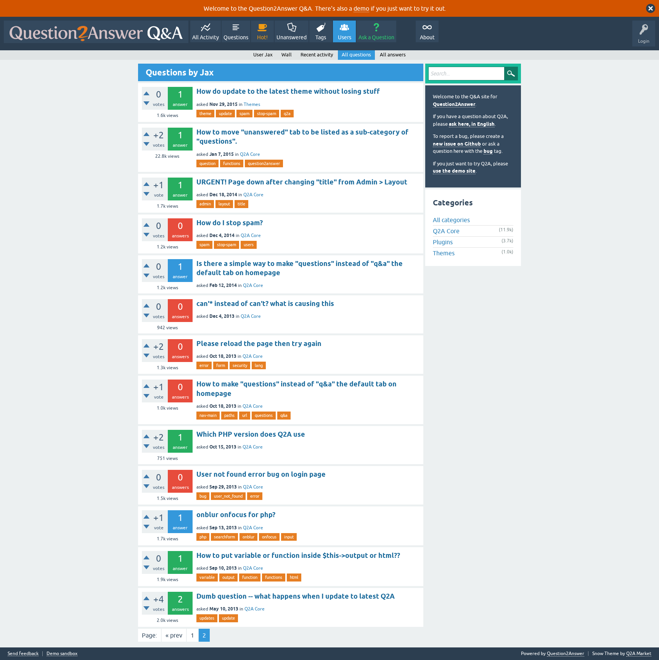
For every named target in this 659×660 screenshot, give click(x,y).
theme (205, 113)
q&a (284, 415)
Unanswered (291, 37)
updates (206, 618)
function (249, 577)
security (240, 365)
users (249, 244)
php (202, 537)
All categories (451, 219)
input (289, 537)
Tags (320, 37)
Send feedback (23, 653)
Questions (235, 37)
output (228, 577)
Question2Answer (454, 104)
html (294, 577)
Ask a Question (376, 37)
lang (259, 365)
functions (231, 163)
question (207, 163)
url (244, 415)
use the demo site (454, 171)
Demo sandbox (62, 653)
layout (224, 204)
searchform (224, 537)
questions (264, 415)
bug (202, 496)
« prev (174, 635)
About (427, 37)
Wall (286, 55)
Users (344, 37)
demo (361, 8)
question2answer (264, 163)
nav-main (208, 415)
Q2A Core (250, 154)
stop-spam (266, 113)
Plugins (443, 242)
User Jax (263, 55)
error (204, 365)
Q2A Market (638, 653)
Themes (252, 104)
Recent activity (317, 55)
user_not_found (228, 496)
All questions (356, 55)
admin (205, 204)
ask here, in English (472, 124)
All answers (393, 55)
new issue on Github (457, 144)
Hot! (262, 37)
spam (244, 113)
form (220, 365)
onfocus (269, 537)
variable (207, 577)
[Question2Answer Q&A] (96, 32)
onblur (248, 537)
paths (229, 415)
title (241, 204)
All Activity (205, 37)
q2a (287, 113)
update (225, 113)
